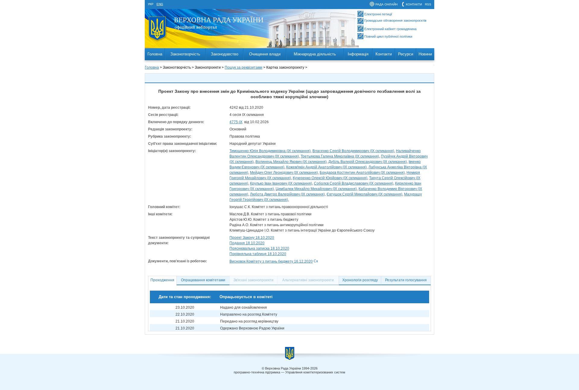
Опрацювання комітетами (203, 280)
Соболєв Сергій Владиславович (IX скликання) (353, 183)
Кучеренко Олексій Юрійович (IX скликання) (330, 178)
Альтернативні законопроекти (308, 280)
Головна (154, 54)
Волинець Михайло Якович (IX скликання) (291, 162)
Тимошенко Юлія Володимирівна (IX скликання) (270, 151)
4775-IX (235, 122)
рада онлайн (386, 4)
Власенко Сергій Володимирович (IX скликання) (353, 151)
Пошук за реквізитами (243, 67)
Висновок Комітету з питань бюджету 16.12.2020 (271, 261)
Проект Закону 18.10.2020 (251, 238)
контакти (414, 4)
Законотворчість (185, 54)
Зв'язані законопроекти (253, 280)
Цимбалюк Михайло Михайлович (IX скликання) (316, 189)
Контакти (383, 54)
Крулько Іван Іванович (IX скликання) (281, 183)
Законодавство (224, 54)
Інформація (358, 54)
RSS (428, 4)
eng (160, 4)
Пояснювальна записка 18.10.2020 (259, 248)
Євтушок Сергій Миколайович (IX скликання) (364, 194)
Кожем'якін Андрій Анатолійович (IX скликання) (326, 167)
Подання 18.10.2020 (246, 243)
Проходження (162, 280)
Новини (425, 54)
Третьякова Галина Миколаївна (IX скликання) (340, 156)
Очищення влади (264, 54)
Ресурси (405, 54)
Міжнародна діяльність (315, 54)
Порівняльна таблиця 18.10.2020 (257, 254)
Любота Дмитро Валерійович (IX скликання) (287, 194)
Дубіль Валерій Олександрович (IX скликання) (367, 162)
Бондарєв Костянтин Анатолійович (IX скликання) (362, 172)
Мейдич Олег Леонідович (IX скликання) (284, 172)
